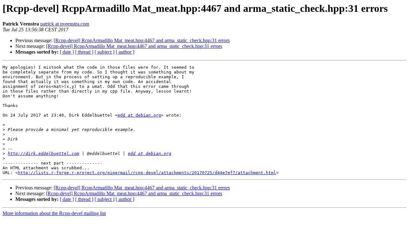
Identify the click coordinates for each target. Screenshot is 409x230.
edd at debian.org (139, 115)
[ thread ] (84, 52)
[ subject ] (104, 52)
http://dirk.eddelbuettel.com (43, 153)
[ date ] (67, 52)
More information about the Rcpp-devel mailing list (54, 213)
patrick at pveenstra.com (64, 24)
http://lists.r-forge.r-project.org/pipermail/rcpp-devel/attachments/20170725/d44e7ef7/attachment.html (147, 172)
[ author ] (125, 52)
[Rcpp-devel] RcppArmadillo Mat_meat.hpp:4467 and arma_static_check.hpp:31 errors (142, 40)
